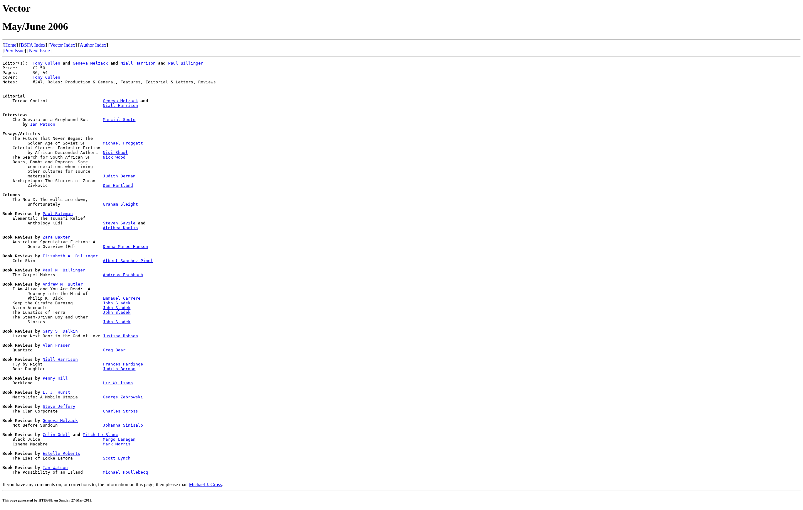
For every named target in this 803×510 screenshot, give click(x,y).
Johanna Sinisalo (123, 425)
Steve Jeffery (59, 406)
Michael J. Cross (205, 484)
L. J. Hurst (56, 392)
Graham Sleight (120, 204)
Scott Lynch (116, 458)
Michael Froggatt (123, 143)
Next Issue (39, 50)
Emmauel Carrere (122, 298)
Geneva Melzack (90, 63)
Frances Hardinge (123, 364)
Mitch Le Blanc (100, 434)
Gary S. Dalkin (60, 331)
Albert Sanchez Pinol (128, 260)
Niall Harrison (138, 63)
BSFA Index (33, 45)
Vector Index (62, 45)
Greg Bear (114, 350)
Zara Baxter (56, 237)
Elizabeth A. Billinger (70, 256)
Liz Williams (118, 383)
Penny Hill (55, 378)
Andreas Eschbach (123, 274)
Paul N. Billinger (64, 270)
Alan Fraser (56, 345)
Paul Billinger (185, 63)
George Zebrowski (123, 397)
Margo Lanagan (119, 439)
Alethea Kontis (120, 227)
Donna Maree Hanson (125, 246)
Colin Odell (56, 434)
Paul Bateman (58, 213)
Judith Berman (119, 176)
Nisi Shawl (115, 152)
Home (10, 45)
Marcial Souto (119, 119)
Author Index (93, 45)
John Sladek (116, 303)
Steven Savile (119, 223)
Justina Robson (120, 336)
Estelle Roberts (61, 453)
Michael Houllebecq (125, 472)
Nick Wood (114, 157)
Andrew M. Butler (63, 284)
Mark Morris (116, 444)
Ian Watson (42, 124)
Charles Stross (120, 411)
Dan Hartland (118, 185)
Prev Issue (14, 50)
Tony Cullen (46, 63)
